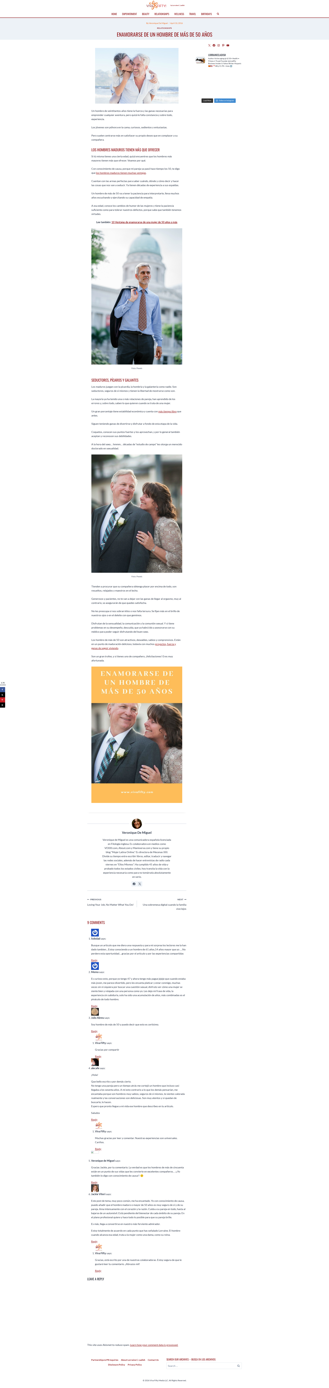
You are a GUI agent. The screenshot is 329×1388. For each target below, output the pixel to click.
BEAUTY (145, 14)
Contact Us (153, 1360)
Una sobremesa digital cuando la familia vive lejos (164, 904)
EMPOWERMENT (129, 14)
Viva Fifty (100, 1042)
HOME (114, 14)
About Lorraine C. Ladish (133, 1360)
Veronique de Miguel (103, 1160)
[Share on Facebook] (2, 689)
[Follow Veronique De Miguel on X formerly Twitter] (139, 883)
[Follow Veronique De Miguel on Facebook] (134, 883)
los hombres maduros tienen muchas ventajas (121, 172)
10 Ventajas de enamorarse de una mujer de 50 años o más (144, 222)
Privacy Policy (135, 1364)
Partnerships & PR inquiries (104, 1360)
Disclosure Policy (116, 1364)
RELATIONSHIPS (161, 14)
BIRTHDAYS (206, 14)
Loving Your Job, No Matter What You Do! (110, 902)
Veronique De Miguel (158, 23)
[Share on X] (2, 694)
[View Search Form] (218, 14)
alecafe (95, 1068)
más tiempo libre (167, 411)
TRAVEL (192, 14)
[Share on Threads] (2, 705)
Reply (94, 960)
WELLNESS (179, 14)
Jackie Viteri (98, 1194)
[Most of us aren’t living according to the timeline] (218, 83)
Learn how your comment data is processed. (154, 1344)
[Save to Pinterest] (2, 700)
